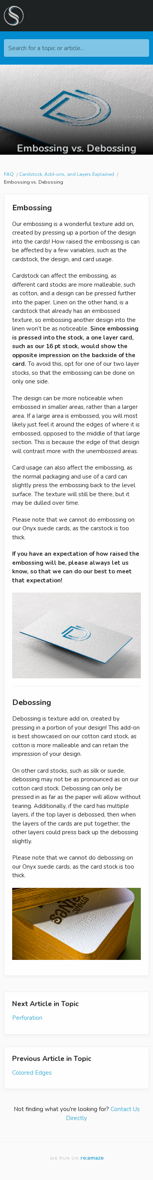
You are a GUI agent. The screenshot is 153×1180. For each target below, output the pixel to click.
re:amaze (92, 1158)
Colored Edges (32, 1073)
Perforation (27, 1018)
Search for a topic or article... (46, 48)
